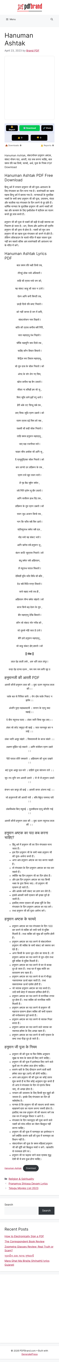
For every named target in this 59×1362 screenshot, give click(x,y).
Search (9, 1204)
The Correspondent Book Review (24, 1241)
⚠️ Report (12, 128)
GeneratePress (29, 1354)
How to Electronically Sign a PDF (24, 1236)
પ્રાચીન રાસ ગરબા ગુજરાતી (19, 1255)
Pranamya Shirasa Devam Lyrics (28, 1183)
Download (31, 1168)
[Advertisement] (29, 1308)
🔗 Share (47, 128)
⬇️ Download (29, 128)
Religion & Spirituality (21, 1178)
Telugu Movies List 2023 (23, 1188)
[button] (52, 19)
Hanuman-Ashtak (13, 1168)
